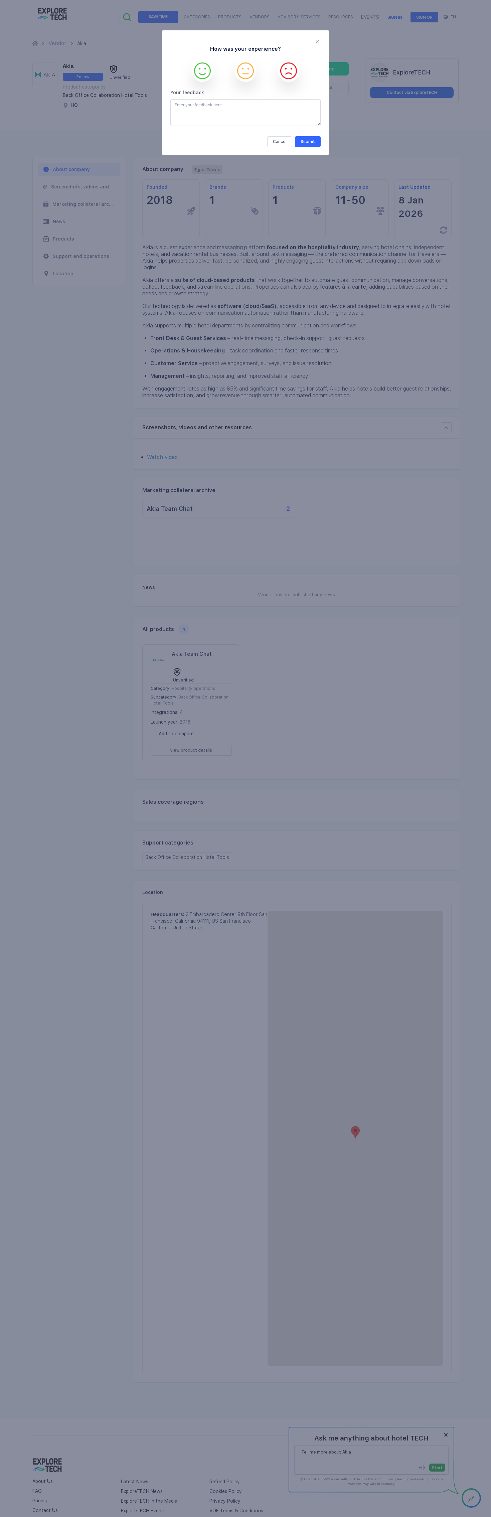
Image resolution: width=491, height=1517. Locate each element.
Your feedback (187, 92)
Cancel (280, 141)
